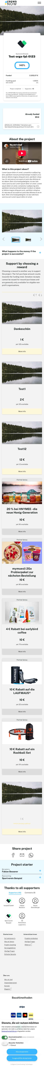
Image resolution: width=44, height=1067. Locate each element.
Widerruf (28, 945)
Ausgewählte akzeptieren (22, 1058)
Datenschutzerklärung (9, 1031)
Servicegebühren (10, 948)
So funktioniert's (9, 938)
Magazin (7, 989)
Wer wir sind (8, 979)
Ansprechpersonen (10, 983)
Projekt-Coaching (10, 945)
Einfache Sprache (10, 954)
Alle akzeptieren (22, 1052)
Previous (3, 239)
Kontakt (7, 986)
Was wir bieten (9, 941)
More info (22, 351)
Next (41, 239)
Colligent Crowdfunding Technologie (22, 1064)
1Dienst (12, 1039)
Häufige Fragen (9, 951)
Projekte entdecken (31, 938)
